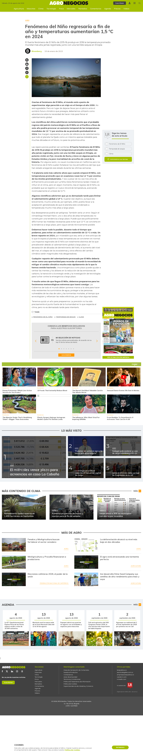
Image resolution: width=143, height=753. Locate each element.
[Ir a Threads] (22, 671)
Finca (61, 8)
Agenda (107, 8)
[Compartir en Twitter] (27, 60)
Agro (66, 548)
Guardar (27, 76)
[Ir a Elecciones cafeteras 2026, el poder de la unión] (14, 579)
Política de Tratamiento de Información (77, 681)
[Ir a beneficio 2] (61, 348)
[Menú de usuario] (129, 3)
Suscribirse (8, 682)
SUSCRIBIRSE (66, 355)
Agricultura (19, 8)
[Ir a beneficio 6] (71, 348)
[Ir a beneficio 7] (73, 348)
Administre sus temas (119, 159)
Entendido (120, 747)
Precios (117, 8)
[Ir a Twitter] (7, 671)
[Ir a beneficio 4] (66, 348)
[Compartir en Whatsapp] (27, 72)
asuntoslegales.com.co (125, 672)
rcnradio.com (121, 679)
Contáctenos (68, 674)
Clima (40, 8)
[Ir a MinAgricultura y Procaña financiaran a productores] (14, 562)
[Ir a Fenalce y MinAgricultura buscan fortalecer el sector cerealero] (14, 545)
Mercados (71, 8)
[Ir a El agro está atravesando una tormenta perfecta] (86, 562)
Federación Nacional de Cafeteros (54, 583)
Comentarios (95, 8)
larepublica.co (122, 670)
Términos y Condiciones (72, 679)
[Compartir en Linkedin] (27, 64)
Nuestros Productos (70, 672)
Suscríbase (119, 3)
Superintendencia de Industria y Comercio (78, 686)
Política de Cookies (70, 684)
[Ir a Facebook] (2, 671)
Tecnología (51, 8)
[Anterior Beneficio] (35, 341)
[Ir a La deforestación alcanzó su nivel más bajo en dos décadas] (86, 545)
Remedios (82, 8)
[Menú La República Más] (134, 3)
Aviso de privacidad (70, 677)
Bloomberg (37, 51)
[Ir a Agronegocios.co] (13, 667)
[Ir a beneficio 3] (63, 348)
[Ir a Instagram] (17, 671)
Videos (126, 8)
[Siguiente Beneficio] (97, 341)
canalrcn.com (121, 677)
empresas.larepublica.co (125, 674)
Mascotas (31, 8)
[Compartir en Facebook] (27, 68)
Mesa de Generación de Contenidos (76, 670)
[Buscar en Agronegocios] (139, 3)
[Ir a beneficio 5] (68, 348)
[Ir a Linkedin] (12, 671)
